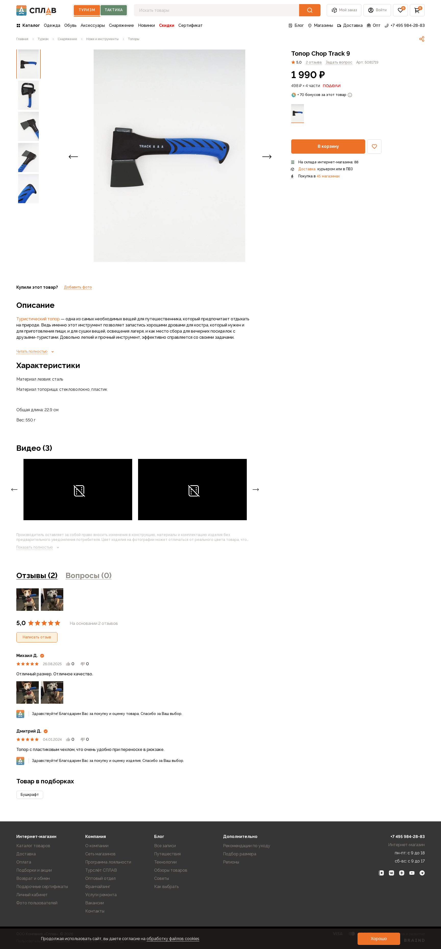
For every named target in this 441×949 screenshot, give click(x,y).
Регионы (231, 862)
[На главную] (36, 10)
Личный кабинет (32, 894)
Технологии (165, 862)
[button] (400, 10)
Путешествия (167, 853)
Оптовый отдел (100, 878)
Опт (377, 25)
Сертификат (190, 25)
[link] (422, 39)
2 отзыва (314, 62)
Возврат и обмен (33, 878)
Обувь (70, 25)
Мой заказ (348, 10)
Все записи (165, 845)
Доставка (353, 25)
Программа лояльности (108, 862)
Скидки (166, 25)
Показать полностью (34, 547)
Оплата (23, 862)
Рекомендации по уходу (246, 845)
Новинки (146, 25)
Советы (161, 878)
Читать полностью (31, 351)
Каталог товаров (33, 845)
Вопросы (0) (89, 575)
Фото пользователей (36, 903)
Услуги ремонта (101, 894)
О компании (96, 845)
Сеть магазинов (100, 853)
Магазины (323, 25)
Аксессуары (93, 25)
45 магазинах (328, 176)
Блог (299, 25)
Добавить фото (78, 287)
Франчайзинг (97, 886)
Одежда (52, 25)
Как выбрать (166, 886)
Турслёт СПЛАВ (101, 870)
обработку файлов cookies (172, 938)
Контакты (94, 911)
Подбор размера (239, 853)
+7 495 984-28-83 (408, 25)
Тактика (114, 10)
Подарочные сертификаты (42, 886)
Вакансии (94, 903)
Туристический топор (38, 319)
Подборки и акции (34, 870)
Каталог (31, 25)
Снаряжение (121, 25)
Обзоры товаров (170, 870)
